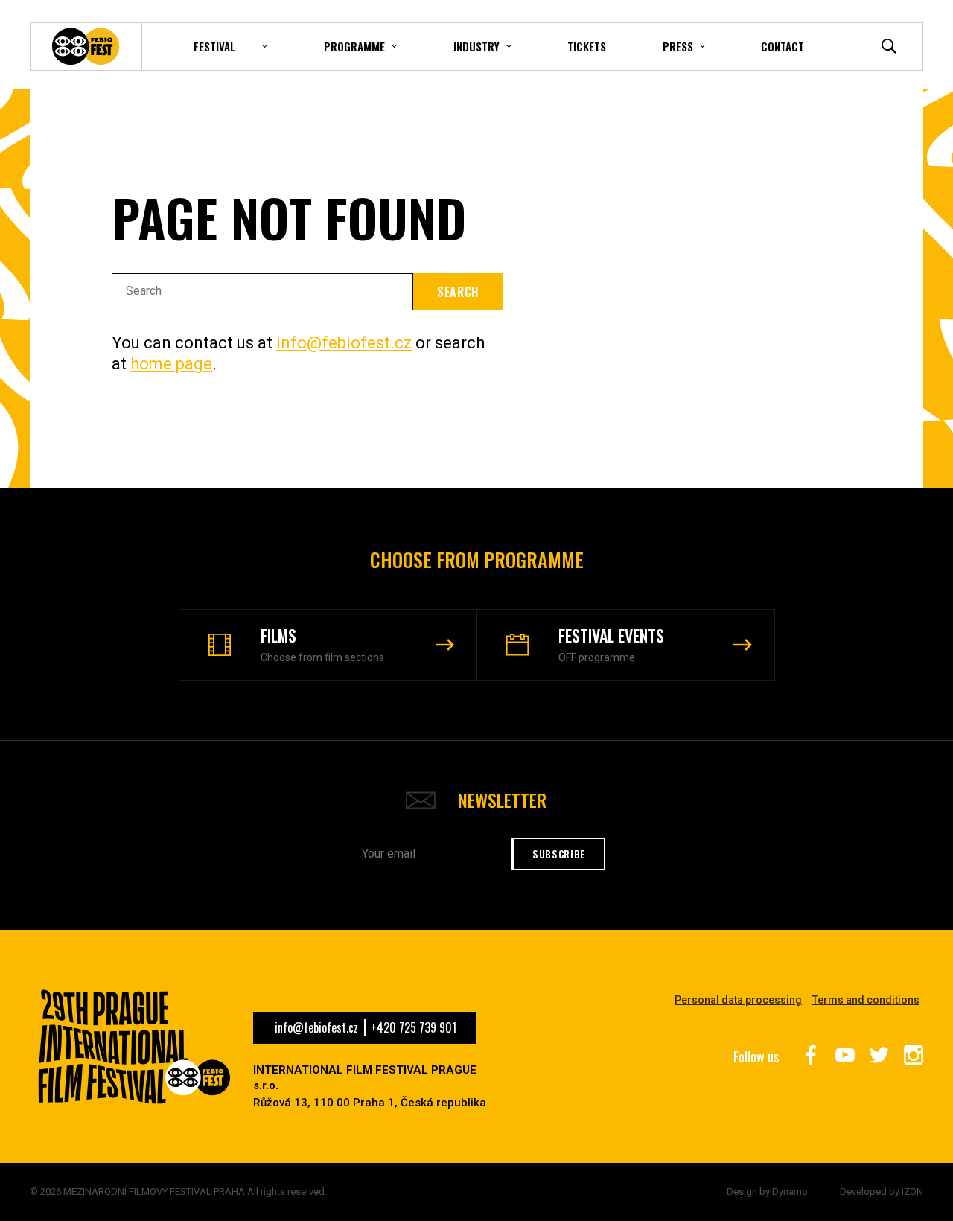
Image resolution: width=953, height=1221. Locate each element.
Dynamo (790, 1191)
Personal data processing (738, 1000)
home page (171, 363)
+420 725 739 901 (413, 1027)
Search (458, 292)
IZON (912, 1191)
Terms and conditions (865, 1000)
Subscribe (558, 854)
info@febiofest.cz (344, 343)
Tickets (586, 46)
